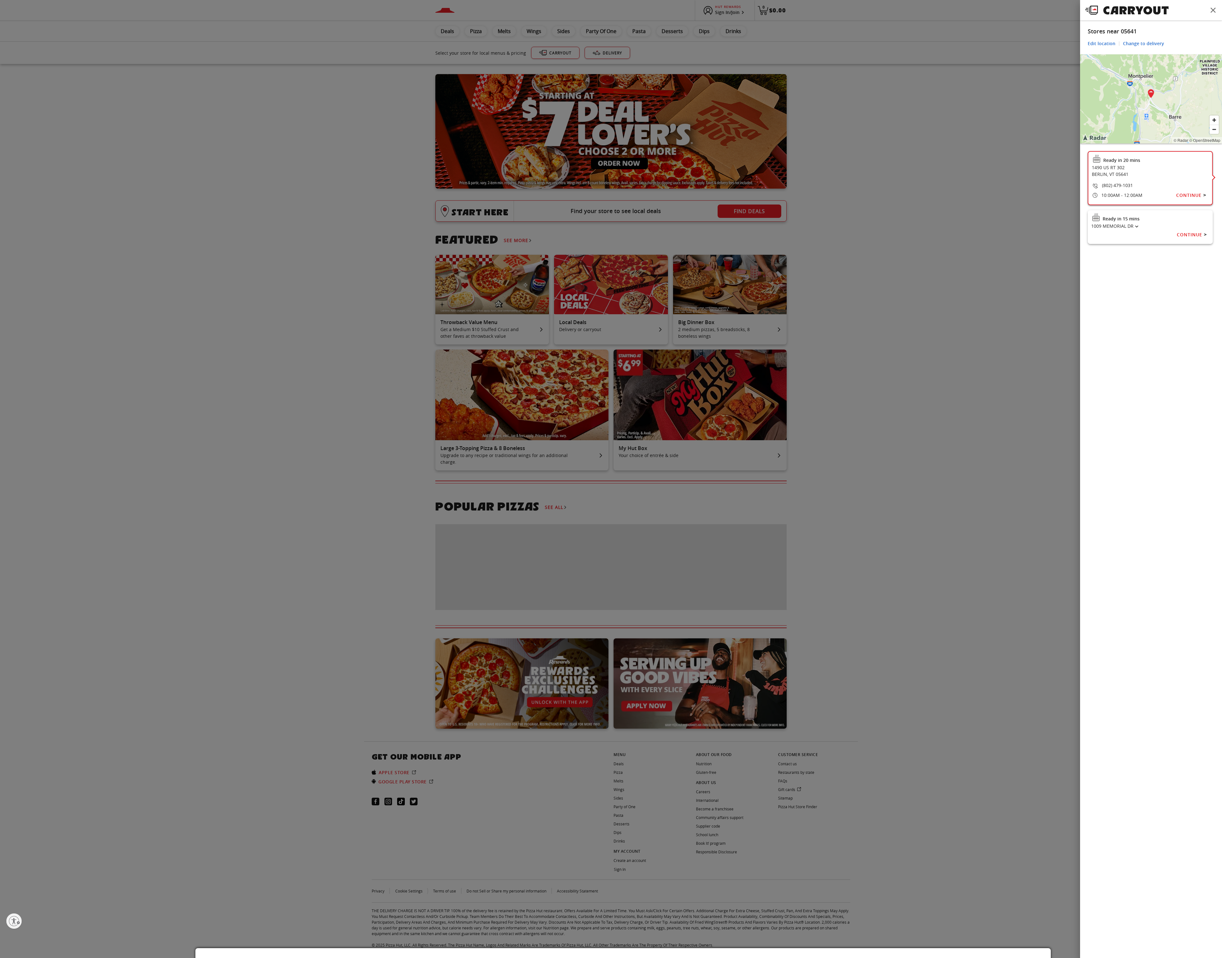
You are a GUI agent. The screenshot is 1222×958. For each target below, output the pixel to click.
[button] (1151, 94)
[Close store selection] (1213, 10)
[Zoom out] (1214, 129)
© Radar (1181, 140)
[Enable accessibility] (14, 921)
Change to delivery (1143, 43)
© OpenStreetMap (1204, 140)
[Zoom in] (1214, 120)
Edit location (1101, 43)
